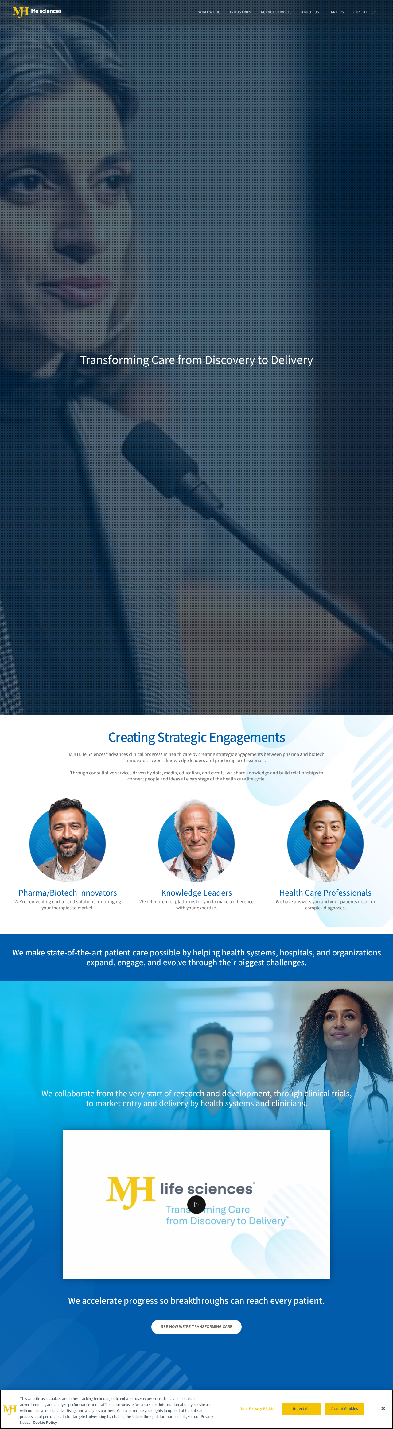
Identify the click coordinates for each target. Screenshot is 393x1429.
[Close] (383, 1408)
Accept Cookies (344, 1409)
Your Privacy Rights (257, 1409)
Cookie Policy (45, 1422)
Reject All (301, 1409)
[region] (196, 1409)
